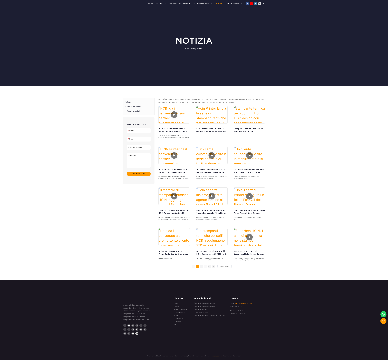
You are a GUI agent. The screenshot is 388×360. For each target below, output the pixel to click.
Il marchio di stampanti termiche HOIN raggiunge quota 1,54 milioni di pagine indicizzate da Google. (173, 211)
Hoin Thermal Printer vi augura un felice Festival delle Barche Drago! (249, 211)
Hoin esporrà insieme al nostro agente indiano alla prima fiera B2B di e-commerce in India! (210, 211)
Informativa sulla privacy (232, 356)
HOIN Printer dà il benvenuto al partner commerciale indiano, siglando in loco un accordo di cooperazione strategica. (172, 171)
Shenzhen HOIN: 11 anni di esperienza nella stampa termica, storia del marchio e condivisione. (249, 252)
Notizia (199, 49)
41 (209, 266)
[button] (242, 3)
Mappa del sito (217, 356)
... (205, 266)
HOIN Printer (190, 49)
